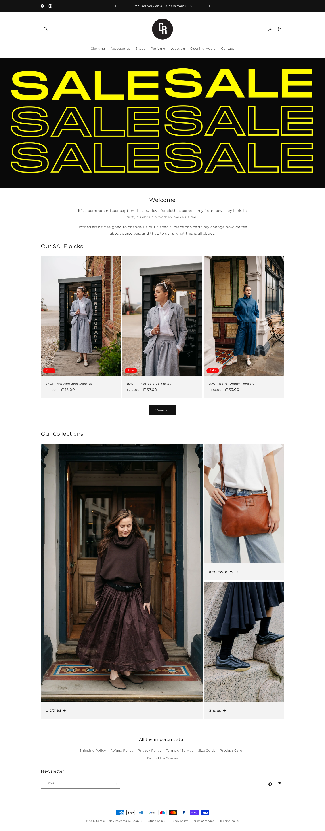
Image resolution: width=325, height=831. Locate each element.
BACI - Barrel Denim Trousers (231, 383)
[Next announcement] (209, 6)
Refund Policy (122, 750)
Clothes (53, 710)
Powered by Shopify (128, 820)
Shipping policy (229, 820)
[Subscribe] (115, 783)
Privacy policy (178, 820)
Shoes (215, 710)
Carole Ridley (105, 820)
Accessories (221, 571)
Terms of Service (180, 750)
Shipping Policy (93, 750)
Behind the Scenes (162, 758)
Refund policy (156, 820)
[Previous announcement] (115, 6)
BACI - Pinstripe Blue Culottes (68, 383)
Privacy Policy (149, 750)
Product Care (231, 750)
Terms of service (203, 820)
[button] (46, 29)
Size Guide (207, 750)
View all (162, 410)
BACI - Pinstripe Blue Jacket (149, 383)
